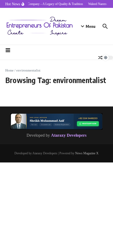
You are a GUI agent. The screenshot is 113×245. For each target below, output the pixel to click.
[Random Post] (100, 57)
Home (9, 70)
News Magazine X (87, 153)
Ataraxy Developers (68, 135)
